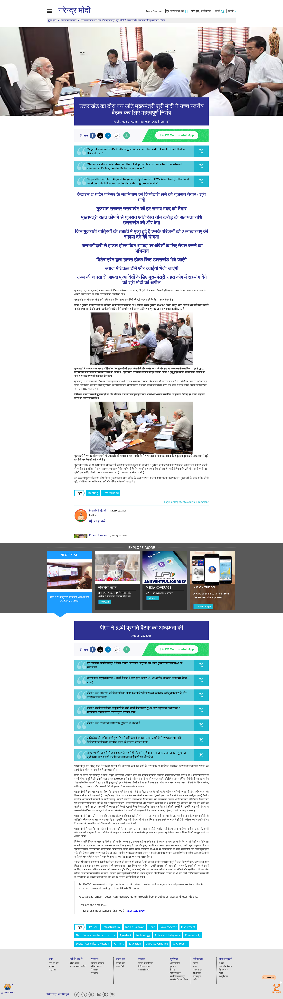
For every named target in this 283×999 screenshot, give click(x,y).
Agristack (125, 935)
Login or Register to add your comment (186, 502)
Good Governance (157, 943)
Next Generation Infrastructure (95, 935)
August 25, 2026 (135, 910)
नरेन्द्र (74, 10)
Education (134, 943)
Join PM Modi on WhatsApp (177, 135)
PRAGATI (93, 927)
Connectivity (193, 935)
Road (152, 927)
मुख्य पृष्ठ (52, 20)
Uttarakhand (111, 493)
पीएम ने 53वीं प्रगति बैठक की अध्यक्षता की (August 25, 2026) (69, 599)
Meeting (93, 493)
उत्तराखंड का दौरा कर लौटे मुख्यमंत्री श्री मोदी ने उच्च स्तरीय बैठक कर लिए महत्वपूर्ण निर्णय (141, 109)
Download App (204, 606)
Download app (9, 992)
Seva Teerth (179, 943)
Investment (188, 927)
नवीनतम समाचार (69, 20)
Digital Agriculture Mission (92, 943)
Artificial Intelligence (167, 935)
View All (105, 602)
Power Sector (168, 927)
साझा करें (98, 521)
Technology (143, 935)
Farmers (119, 943)
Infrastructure (112, 927)
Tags (79, 493)
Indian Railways (134, 927)
